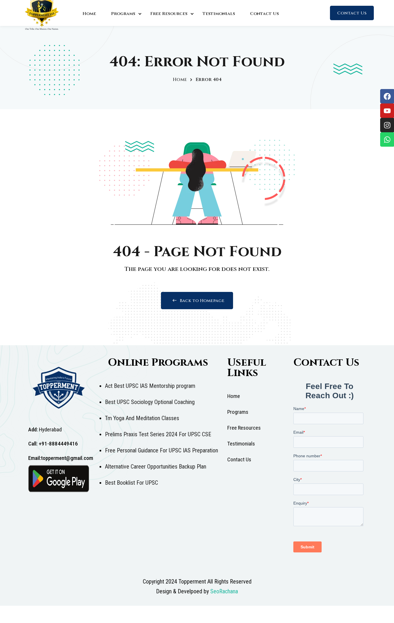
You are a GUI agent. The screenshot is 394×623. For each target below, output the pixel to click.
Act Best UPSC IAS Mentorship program (150, 385)
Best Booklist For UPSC (131, 482)
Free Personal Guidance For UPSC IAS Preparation (161, 450)
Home (89, 14)
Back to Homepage (202, 301)
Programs (123, 14)
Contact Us (264, 14)
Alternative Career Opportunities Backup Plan (155, 466)
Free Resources (168, 14)
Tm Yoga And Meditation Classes (142, 418)
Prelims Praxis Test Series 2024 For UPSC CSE (158, 434)
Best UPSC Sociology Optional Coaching (150, 402)
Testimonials (218, 14)
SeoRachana (224, 591)
